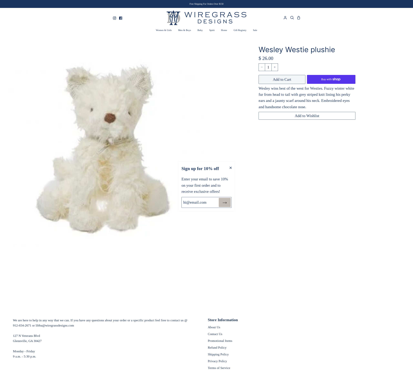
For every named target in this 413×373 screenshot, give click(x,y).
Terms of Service (219, 368)
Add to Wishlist (307, 116)
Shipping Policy (218, 354)
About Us (214, 327)
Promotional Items (220, 340)
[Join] (225, 202)
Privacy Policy (217, 361)
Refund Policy (217, 347)
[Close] (231, 167)
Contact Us (215, 334)
